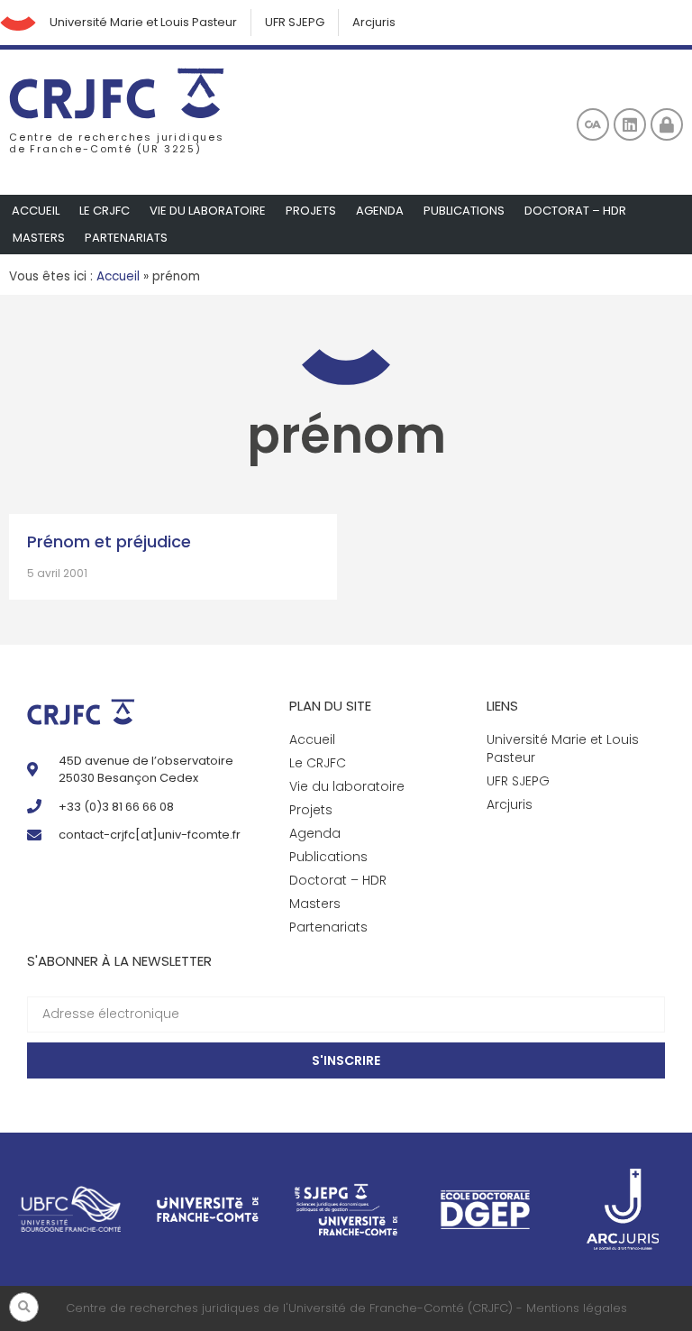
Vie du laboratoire (208, 210)
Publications (464, 210)
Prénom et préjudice (109, 541)
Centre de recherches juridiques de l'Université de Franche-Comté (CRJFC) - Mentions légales (346, 1308)
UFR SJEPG (294, 22)
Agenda (380, 210)
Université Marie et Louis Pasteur (143, 22)
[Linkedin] (630, 124)
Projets (311, 210)
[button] (24, 1307)
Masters (39, 237)
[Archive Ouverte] (593, 124)
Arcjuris (374, 22)
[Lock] (667, 124)
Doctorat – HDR (575, 210)
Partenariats (126, 237)
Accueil (35, 210)
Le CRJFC (104, 210)
